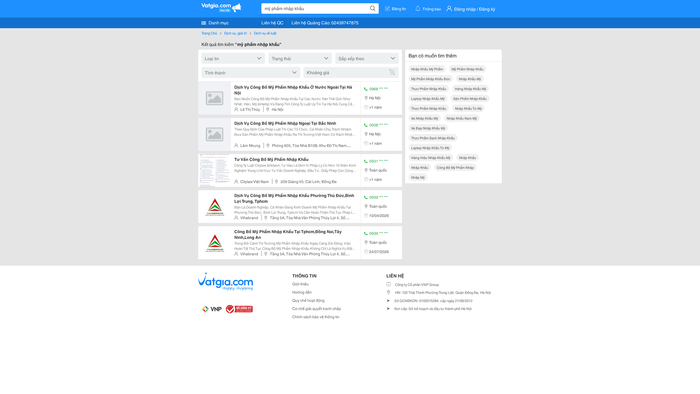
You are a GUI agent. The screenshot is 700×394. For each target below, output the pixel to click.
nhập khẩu (467, 157)
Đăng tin (399, 8)
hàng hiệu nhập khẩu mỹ (430, 157)
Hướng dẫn (302, 292)
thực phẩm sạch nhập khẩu (433, 137)
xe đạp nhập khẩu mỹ (428, 128)
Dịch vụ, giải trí (235, 32)
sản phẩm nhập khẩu (470, 98)
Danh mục (218, 22)
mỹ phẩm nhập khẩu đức (430, 78)
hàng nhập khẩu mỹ (470, 88)
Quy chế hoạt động (308, 300)
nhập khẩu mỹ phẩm (427, 68)
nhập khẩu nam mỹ (462, 118)
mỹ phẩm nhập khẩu (467, 68)
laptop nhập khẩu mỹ (428, 98)
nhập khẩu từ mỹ (468, 108)
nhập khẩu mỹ (470, 78)
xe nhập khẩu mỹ (424, 118)
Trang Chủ (209, 32)
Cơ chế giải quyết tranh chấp (316, 308)
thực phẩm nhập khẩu (428, 88)
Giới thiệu (300, 283)
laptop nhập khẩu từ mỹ (430, 147)
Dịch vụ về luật (265, 32)
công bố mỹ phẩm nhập (455, 167)
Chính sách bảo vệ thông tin (315, 316)
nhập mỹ (418, 177)
